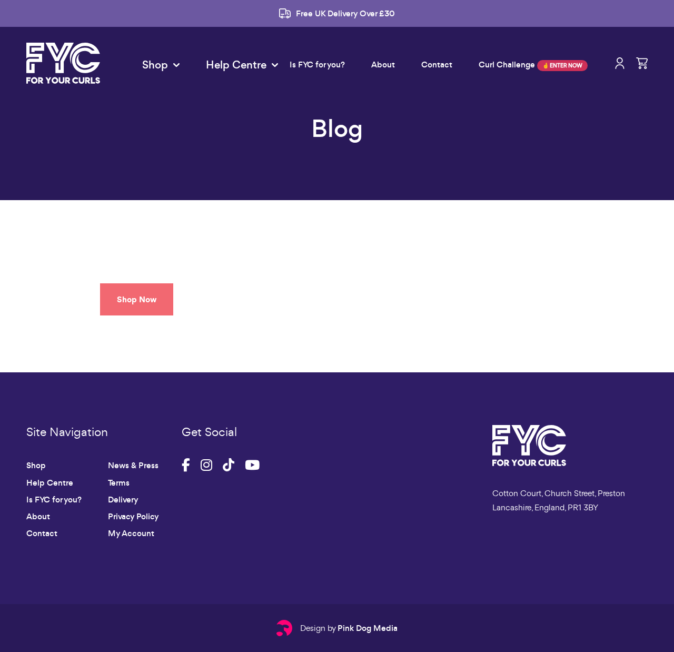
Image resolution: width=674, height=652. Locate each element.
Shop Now (136, 299)
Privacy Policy (133, 516)
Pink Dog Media (368, 628)
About (383, 64)
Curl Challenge (530, 64)
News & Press (133, 465)
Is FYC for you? (317, 64)
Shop (36, 465)
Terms (119, 482)
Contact (436, 64)
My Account (131, 533)
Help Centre (49, 482)
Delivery (123, 499)
